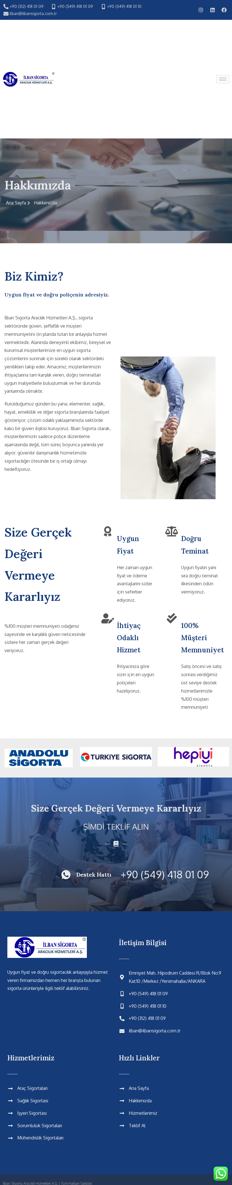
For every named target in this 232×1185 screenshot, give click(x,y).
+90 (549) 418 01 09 (165, 874)
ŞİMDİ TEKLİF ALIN (116, 826)
